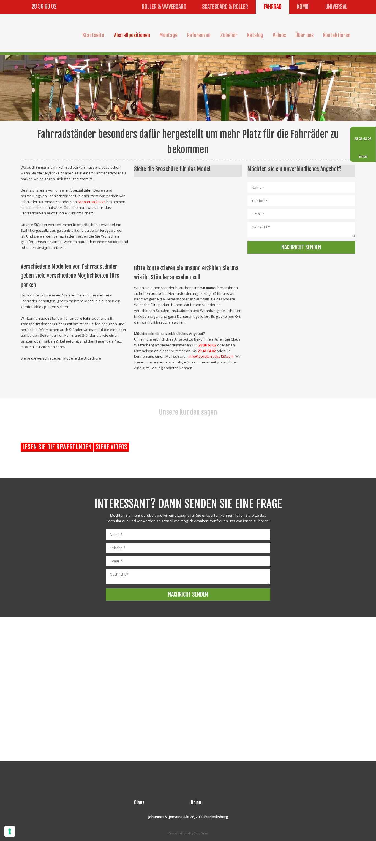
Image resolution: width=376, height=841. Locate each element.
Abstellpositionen (132, 35)
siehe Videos (111, 447)
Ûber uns (304, 35)
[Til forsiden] (46, 33)
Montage (168, 35)
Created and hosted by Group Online (188, 833)
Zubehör (229, 35)
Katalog (255, 35)
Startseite (93, 35)
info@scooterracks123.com (211, 356)
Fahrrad (273, 6)
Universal (336, 6)
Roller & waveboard (164, 6)
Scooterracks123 (91, 201)
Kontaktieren (336, 35)
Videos (279, 35)
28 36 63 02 (44, 6)
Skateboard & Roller (225, 6)
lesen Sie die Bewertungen (57, 447)
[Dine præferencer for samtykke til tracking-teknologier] (9, 831)
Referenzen (199, 35)
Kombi (303, 6)
